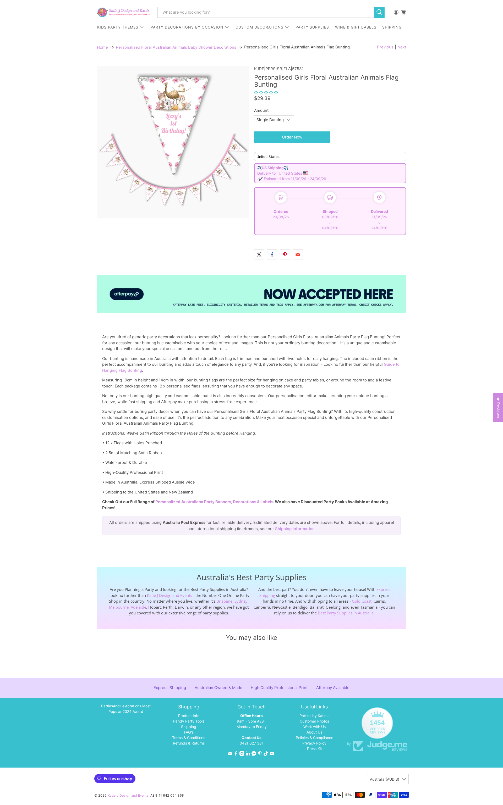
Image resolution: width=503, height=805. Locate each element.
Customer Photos (314, 721)
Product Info (188, 715)
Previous (385, 47)
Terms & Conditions (188, 737)
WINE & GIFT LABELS (355, 27)
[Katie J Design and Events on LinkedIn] (247, 754)
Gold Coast (361, 601)
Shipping (188, 726)
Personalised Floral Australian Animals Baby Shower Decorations (176, 47)
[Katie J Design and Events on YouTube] (272, 754)
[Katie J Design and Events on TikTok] (266, 754)
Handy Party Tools (188, 721)
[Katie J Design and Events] (123, 12)
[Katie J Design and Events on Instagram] (241, 754)
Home (102, 47)
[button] (266, 92)
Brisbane (224, 601)
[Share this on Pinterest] (285, 254)
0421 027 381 (252, 743)
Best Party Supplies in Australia (346, 612)
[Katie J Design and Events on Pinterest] (260, 754)
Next (401, 47)
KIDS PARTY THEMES (117, 27)
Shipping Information (295, 528)
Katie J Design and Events (169, 595)
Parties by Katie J (314, 715)
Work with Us (314, 726)
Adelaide (138, 607)
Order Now (292, 137)
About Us (314, 732)
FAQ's (189, 732)
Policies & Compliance (314, 737)
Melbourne (119, 607)
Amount (261, 110)
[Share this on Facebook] (272, 254)
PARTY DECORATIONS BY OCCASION (187, 27)
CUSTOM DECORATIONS (259, 27)
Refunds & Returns (189, 743)
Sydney (241, 601)
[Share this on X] (259, 254)
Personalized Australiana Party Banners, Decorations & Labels (214, 501)
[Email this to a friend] (298, 254)
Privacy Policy (314, 743)
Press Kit (314, 748)
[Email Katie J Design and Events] (229, 754)
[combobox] (265, 12)
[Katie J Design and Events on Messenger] (254, 754)
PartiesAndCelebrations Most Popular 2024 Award (126, 709)
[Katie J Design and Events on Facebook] (235, 754)
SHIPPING (392, 27)
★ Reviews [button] (498, 407)
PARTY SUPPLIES (312, 27)
